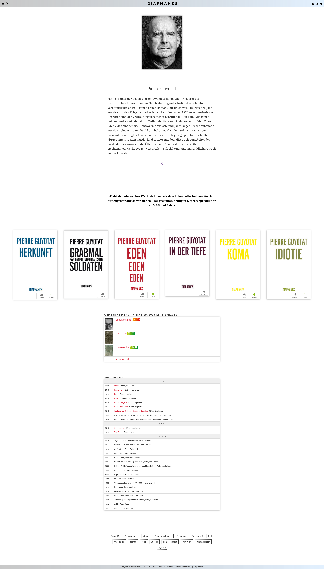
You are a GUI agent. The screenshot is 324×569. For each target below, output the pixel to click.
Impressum (198, 566)
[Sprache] (317, 3)
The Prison (121, 333)
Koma (116, 394)
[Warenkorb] (321, 3)
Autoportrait (122, 359)
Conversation (123, 347)
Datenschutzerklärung (184, 566)
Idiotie (116, 385)
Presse (154, 566)
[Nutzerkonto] (313, 3)
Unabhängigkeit (124, 320)
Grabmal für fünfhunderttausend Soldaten (131, 411)
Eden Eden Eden (121, 406)
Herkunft (117, 398)
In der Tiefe (119, 389)
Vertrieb (162, 566)
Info (148, 566)
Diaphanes (162, 3)
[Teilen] (162, 163)
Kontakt (170, 566)
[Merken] (15, 232)
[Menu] (3, 3)
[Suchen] (7, 3)
